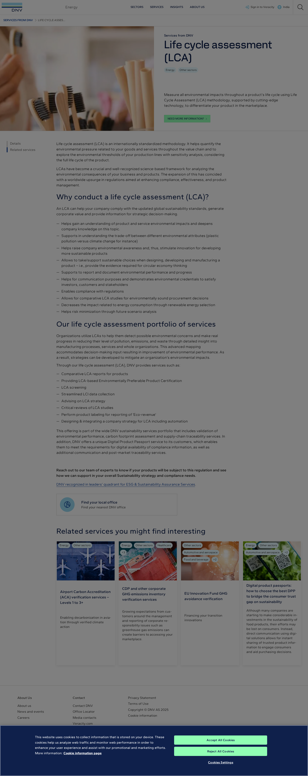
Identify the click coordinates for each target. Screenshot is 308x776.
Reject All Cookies (220, 751)
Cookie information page (82, 753)
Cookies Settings (220, 762)
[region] (154, 750)
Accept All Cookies (221, 740)
